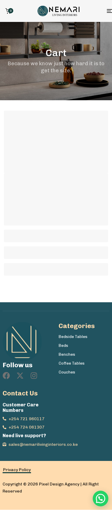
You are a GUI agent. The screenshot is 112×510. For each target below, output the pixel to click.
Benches (67, 354)
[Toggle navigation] (95, 11)
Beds (63, 345)
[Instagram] (34, 375)
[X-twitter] (20, 375)
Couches (67, 372)
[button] (100, 498)
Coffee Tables (72, 363)
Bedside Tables (73, 336)
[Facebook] (6, 375)
